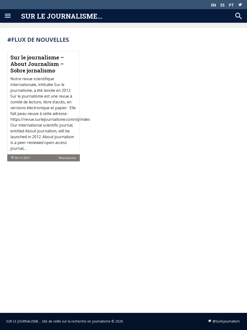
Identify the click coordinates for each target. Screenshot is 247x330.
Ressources (67, 158)
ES (222, 5)
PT (231, 5)
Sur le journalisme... (61, 16)
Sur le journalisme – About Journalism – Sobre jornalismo (37, 64)
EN (213, 5)
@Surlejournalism (226, 321)
